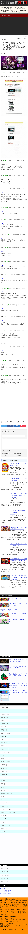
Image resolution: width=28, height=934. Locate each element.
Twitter (4, 425)
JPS (2, 784)
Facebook (10, 425)
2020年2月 (4, 878)
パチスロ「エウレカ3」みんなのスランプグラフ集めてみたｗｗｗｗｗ (18, 692)
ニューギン (4, 742)
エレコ (2, 777)
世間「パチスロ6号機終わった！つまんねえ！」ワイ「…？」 (17, 512)
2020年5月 (4, 868)
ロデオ (2, 815)
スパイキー (4, 790)
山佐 (2, 711)
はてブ (16, 425)
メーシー (3, 803)
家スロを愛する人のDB (6, 893)
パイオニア (4, 749)
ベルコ (2, 745)
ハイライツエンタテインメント (9, 812)
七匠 (2, 755)
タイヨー (3, 828)
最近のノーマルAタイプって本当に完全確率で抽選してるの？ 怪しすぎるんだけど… (18, 685)
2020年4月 (4, 872)
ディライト (4, 758)
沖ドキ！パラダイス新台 (15, 598)
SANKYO (3, 723)
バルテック (4, 806)
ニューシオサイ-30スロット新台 (17, 613)
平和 (2, 799)
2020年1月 (4, 881)
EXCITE (3, 774)
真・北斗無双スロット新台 (11, 610)
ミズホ (2, 818)
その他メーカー (5, 809)
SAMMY (3, 707)
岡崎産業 (3, 780)
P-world (2, 888)
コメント (4, 438)
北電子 (2, 720)
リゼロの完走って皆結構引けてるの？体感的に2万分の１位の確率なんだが (18, 577)
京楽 (2, 736)
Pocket (22, 425)
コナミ (2, 787)
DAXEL (3, 796)
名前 (3, 434)
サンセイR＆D (5, 825)
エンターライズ (5, 761)
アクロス (3, 771)
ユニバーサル (4, 733)
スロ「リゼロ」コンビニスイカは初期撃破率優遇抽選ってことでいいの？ (18, 675)
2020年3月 (4, 875)
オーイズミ (4, 752)
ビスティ (3, 768)
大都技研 (3, 717)
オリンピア (4, 714)
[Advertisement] (14, 26)
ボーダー (3, 822)
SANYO (3, 765)
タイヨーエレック (5, 793)
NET (2, 726)
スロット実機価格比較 (6, 891)
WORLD (3, 831)
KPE (2, 739)
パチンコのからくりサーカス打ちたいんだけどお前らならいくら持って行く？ (18, 495)
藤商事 (2, 730)
